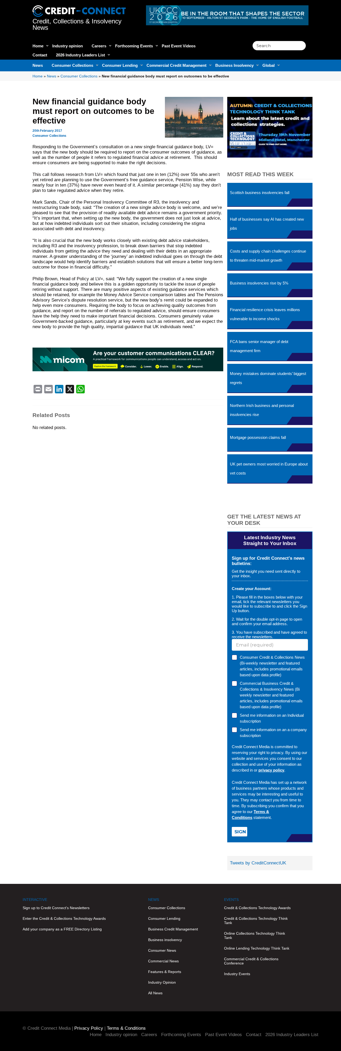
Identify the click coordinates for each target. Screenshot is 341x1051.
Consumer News (162, 950)
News (38, 65)
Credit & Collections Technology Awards (257, 908)
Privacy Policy (88, 1028)
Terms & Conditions (126, 1028)
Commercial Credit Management (176, 65)
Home (38, 46)
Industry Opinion (162, 982)
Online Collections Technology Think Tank (254, 935)
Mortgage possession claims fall (258, 437)
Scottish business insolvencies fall (259, 192)
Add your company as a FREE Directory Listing (62, 929)
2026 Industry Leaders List (80, 55)
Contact (40, 55)
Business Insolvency (234, 65)
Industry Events (237, 974)
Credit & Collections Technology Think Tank (256, 920)
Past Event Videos (179, 46)
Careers (99, 46)
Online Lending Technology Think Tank (256, 948)
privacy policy (271, 770)
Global (268, 65)
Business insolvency (165, 940)
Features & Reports (164, 972)
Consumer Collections (72, 65)
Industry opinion (67, 46)
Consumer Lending (120, 65)
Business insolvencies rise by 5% (259, 283)
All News (155, 993)
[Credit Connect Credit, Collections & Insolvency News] (79, 8)
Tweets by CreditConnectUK (258, 862)
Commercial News (163, 961)
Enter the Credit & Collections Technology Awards (64, 918)
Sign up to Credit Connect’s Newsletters (56, 908)
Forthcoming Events (134, 46)
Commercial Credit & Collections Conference (251, 961)
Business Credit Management (173, 929)
